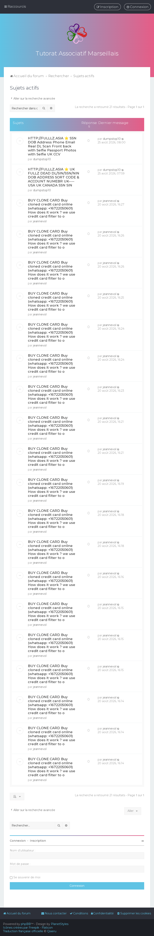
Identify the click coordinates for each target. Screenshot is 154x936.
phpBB (26, 924)
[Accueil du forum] (77, 34)
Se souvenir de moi (26, 877)
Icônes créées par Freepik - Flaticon (28, 927)
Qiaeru (51, 931)
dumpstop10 (42, 159)
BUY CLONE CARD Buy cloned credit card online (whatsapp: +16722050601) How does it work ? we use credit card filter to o (51, 208)
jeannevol (40, 221)
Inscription (38, 840)
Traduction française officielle (23, 931)
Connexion (18, 840)
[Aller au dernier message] (123, 139)
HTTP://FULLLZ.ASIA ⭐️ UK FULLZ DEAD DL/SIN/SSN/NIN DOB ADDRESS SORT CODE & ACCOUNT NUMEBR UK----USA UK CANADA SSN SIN (53, 177)
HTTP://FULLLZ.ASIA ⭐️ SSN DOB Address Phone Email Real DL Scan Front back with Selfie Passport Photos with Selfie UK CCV (52, 146)
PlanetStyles (59, 924)
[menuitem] (137, 6)
